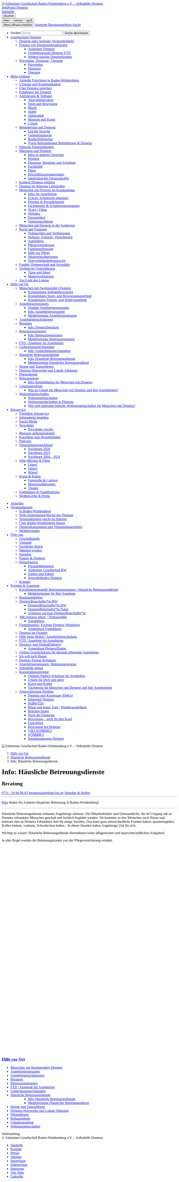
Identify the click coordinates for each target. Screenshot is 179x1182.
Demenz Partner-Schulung (37, 660)
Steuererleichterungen (43, 257)
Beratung (16, 1079)
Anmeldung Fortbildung (44, 629)
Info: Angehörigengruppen (46, 311)
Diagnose (34, 68)
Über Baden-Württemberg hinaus (42, 523)
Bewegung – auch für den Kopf (50, 719)
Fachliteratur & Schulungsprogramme (54, 206)
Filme (32, 170)
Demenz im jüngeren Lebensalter (42, 186)
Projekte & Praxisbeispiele (46, 202)
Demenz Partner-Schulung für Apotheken (56, 676)
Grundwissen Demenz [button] (25, 37)
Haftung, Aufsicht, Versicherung (50, 237)
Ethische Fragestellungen (36, 147)
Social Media (28, 421)
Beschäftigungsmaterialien (46, 174)
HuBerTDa (36, 703)
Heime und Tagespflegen (36, 366)
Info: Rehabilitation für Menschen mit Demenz (60, 382)
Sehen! (33, 468)
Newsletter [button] (26, 425)
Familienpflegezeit (40, 249)
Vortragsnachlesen (40, 221)
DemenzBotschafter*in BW (47, 605)
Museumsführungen (41, 484)
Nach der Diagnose (41, 715)
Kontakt (24, 582)
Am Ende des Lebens (34, 280)
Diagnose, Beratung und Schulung (52, 162)
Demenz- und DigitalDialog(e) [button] (40, 644)
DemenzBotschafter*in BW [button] (38, 601)
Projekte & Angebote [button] (25, 586)
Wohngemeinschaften (43, 398)
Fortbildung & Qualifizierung (39, 492)
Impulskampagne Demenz (46, 738)
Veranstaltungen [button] (21, 507)
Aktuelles (17, 503)
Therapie (34, 72)
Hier (5, 802)
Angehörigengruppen (25, 1071)
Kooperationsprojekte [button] (34, 672)
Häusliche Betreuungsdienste (30, 757)
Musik (32, 108)
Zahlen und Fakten (41, 574)
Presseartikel (36, 217)
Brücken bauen (38, 711)
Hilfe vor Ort (19, 753)
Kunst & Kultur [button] (30, 476)
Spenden (25, 554)
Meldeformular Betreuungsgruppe (51, 339)
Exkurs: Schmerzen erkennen (48, 198)
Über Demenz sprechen (35, 88)
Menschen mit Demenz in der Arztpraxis (47, 225)
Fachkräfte (35, 166)
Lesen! (32, 464)
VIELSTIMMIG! (40, 731)
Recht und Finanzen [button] (33, 229)
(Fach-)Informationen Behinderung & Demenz (60, 143)
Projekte (33, 159)
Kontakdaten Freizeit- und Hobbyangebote (57, 300)
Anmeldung (36, 621)
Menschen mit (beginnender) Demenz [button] (45, 288)
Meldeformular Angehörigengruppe (52, 315)
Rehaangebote (20, 1118)
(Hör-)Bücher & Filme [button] (34, 460)
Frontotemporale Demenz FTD (49, 53)
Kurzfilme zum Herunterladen (39, 437)
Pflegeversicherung (41, 245)
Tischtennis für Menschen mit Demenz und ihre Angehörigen (70, 687)
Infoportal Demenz (41, 699)
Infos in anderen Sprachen (46, 155)
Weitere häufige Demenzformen (50, 57)
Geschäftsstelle (29, 538)
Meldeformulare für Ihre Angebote (51, 593)
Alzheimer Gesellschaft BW (47, 570)
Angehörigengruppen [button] (34, 304)
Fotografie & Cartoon (43, 480)
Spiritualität (36, 115)
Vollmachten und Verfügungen (49, 233)
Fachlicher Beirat (31, 546)
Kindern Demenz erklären (37, 182)
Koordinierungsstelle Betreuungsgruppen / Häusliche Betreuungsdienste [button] (68, 589)
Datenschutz (19, 1165)
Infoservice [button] (18, 409)
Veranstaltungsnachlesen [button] (36, 445)
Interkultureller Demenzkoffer (48, 178)
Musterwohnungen (41, 276)
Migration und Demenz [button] (35, 151)
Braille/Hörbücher (40, 139)
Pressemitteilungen (41, 566)
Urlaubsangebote (22, 1122)
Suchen (15, 33)
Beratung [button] (25, 323)
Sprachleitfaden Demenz (45, 578)
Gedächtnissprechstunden (28, 1091)
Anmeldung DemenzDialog (47, 648)
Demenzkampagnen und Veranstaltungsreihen (50, 527)
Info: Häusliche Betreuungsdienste (51, 359)
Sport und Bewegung (42, 104)
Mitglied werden (30, 550)
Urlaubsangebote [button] (31, 386)
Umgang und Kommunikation (40, 84)
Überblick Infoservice (34, 413)
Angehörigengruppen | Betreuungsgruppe (47, 664)
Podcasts (25, 441)
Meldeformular (29, 531)
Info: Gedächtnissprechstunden (49, 351)
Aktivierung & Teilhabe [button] (35, 96)
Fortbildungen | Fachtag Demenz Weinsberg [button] (49, 625)
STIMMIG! (36, 735)
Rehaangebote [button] (29, 378)
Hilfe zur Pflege (39, 253)
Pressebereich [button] (28, 562)
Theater (33, 488)
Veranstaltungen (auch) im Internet (43, 519)
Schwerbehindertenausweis (46, 260)
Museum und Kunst (41, 119)
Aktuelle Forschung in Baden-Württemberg (49, 80)
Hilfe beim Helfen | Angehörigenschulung (48, 636)
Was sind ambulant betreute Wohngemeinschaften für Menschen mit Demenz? (81, 406)
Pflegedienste (28, 374)
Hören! (33, 472)
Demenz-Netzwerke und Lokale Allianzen (48, 370)
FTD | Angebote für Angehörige (41, 343)
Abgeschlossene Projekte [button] (36, 691)
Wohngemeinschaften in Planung (50, 402)
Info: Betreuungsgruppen (45, 335)
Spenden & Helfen (77, 793)
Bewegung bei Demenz (44, 727)
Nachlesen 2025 (39, 453)
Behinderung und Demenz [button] (37, 127)
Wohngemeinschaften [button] (34, 394)
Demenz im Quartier (33, 633)
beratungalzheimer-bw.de (46, 793)
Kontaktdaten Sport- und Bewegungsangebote (60, 296)
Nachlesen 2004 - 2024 (44, 457)
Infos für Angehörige (42, 194)
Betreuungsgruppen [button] (32, 331)
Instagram (17, 1168)
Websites (34, 213)
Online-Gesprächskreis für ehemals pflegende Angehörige (59, 652)
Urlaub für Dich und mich (46, 680)
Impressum (18, 1161)
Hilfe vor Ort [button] (19, 284)
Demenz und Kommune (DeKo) (50, 695)
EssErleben (35, 723)
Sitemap (16, 1157)
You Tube (17, 1172)
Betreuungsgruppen (24, 1083)
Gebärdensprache (40, 135)
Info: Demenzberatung (43, 327)
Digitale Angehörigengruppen (48, 308)
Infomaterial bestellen (34, 417)
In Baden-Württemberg (35, 511)
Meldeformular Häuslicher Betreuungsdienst (58, 362)
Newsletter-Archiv (40, 429)
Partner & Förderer (32, 558)
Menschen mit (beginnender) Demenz (36, 1067)
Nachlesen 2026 (39, 449)
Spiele (32, 111)
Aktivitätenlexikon (40, 100)
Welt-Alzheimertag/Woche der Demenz (46, 515)
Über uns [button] (16, 535)
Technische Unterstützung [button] (37, 268)
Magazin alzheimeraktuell (37, 433)
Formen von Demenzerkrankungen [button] (43, 45)
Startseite (16, 1145)
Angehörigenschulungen (36, 319)
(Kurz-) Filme (37, 210)
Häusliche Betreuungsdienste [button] (39, 355)
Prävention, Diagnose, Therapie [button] (41, 61)
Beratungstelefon (31, 597)
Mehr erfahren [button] (20, 76)
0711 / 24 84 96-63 (15, 793)
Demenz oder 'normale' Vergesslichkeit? (46, 41)
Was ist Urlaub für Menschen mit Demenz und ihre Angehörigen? (73, 390)
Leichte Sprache (39, 131)
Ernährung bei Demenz (35, 92)
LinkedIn (16, 1176)
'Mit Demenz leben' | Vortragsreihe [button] (43, 617)
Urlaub (33, 123)
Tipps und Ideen (39, 272)
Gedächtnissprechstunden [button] (36, 347)
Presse (14, 1153)
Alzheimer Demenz (41, 49)
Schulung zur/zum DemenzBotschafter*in (57, 613)
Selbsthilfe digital (31, 668)
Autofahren (36, 241)
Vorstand (25, 542)
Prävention (35, 64)
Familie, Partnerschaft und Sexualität (44, 264)
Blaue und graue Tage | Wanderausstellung (57, 707)
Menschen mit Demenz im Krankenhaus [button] (47, 190)
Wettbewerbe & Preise (34, 496)
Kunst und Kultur (40, 684)
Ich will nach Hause (33, 656)
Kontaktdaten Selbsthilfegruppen (50, 292)
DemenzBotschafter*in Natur (48, 609)
